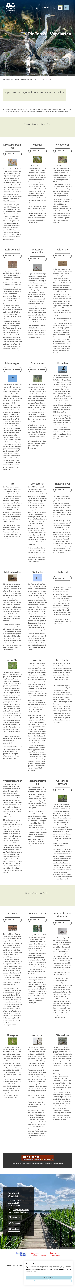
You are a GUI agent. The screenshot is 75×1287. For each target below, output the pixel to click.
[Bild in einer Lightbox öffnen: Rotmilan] (62, 369)
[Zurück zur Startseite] (10, 8)
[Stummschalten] (13, 154)
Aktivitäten (14, 79)
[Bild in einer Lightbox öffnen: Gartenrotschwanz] (62, 798)
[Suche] (54, 7)
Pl (42, 8)
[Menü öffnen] (60, 7)
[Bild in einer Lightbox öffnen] (12, 162)
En (45, 8)
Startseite (6, 79)
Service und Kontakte (14, 1265)
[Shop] (36, 7)
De (48, 8)
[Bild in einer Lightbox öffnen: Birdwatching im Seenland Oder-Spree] (12, 928)
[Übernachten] (66, 7)
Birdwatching (24, 79)
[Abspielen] (6, 154)
